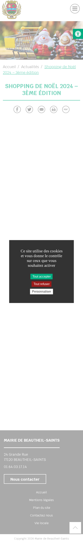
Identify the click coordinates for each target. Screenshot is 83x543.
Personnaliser (41, 291)
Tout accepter (41, 276)
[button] (78, 34)
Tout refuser (42, 284)
